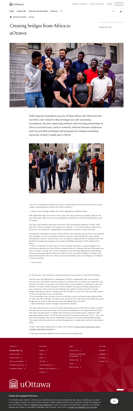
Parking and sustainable (77, 355)
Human (45, 365)
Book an (74, 367)
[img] (17, 4)
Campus (74, 350)
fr (113, 11)
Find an (14, 358)
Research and (47, 368)
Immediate (16, 368)
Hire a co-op (16, 361)
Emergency (17, 365)
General (15, 354)
